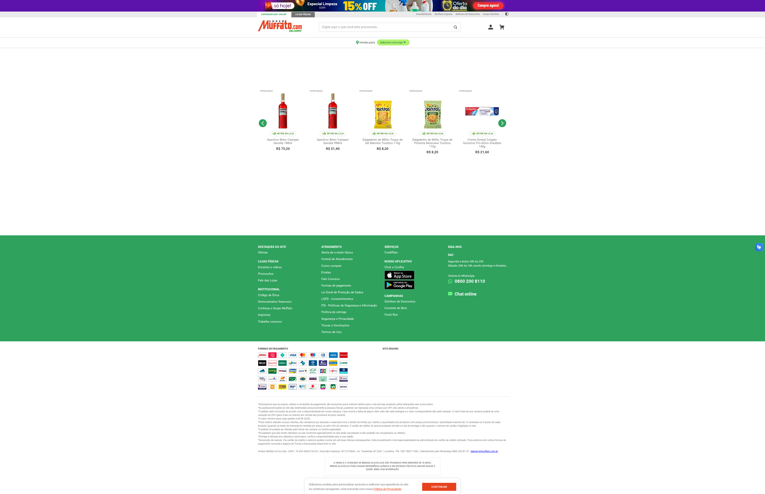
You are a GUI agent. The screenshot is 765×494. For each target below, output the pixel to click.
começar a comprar (382, 51)
